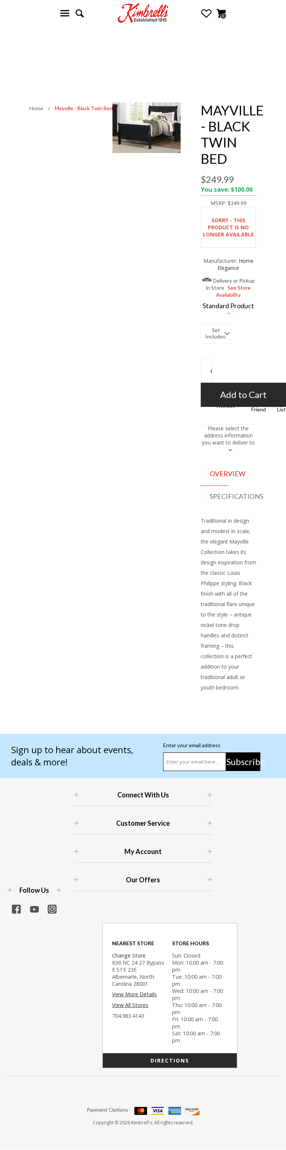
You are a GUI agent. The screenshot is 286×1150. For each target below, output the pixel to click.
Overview (219, 473)
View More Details (134, 994)
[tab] (214, 474)
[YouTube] (34, 909)
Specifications (219, 496)
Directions (169, 1060)
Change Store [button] (129, 955)
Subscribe (243, 761)
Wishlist (206, 13)
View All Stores (130, 1005)
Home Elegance (235, 264)
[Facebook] (16, 909)
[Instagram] (52, 909)
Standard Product (228, 306)
